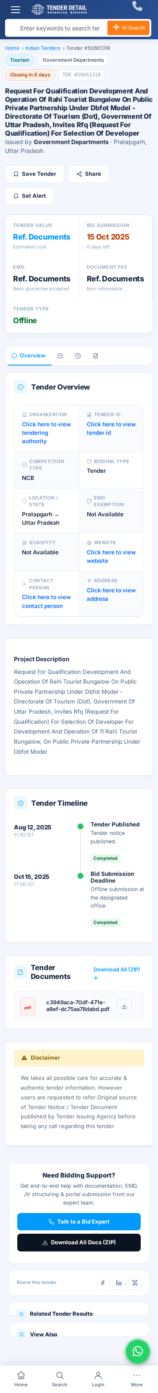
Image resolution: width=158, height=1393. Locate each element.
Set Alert (34, 195)
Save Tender (39, 173)
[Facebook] (103, 1282)
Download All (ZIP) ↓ (117, 973)
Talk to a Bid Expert (83, 1221)
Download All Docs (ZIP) (83, 1242)
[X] (135, 1282)
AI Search (133, 28)
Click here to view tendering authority (46, 433)
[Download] (124, 1006)
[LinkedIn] (119, 1282)
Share (93, 173)
